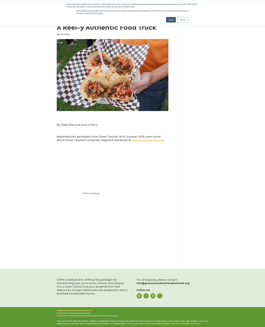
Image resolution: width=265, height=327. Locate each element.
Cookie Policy (85, 310)
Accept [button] (170, 20)
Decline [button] (183, 20)
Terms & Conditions (67, 310)
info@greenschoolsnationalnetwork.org (163, 283)
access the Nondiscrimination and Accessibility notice (171, 324)
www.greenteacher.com (148, 140)
